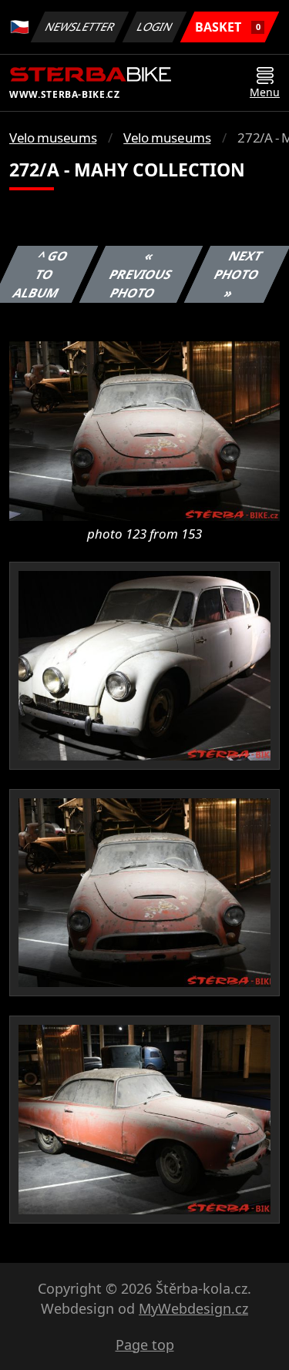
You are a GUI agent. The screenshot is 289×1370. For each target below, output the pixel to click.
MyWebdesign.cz (193, 1308)
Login (155, 26)
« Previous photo (141, 274)
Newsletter (80, 26)
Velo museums (52, 137)
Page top (145, 1344)
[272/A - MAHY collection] (144, 429)
